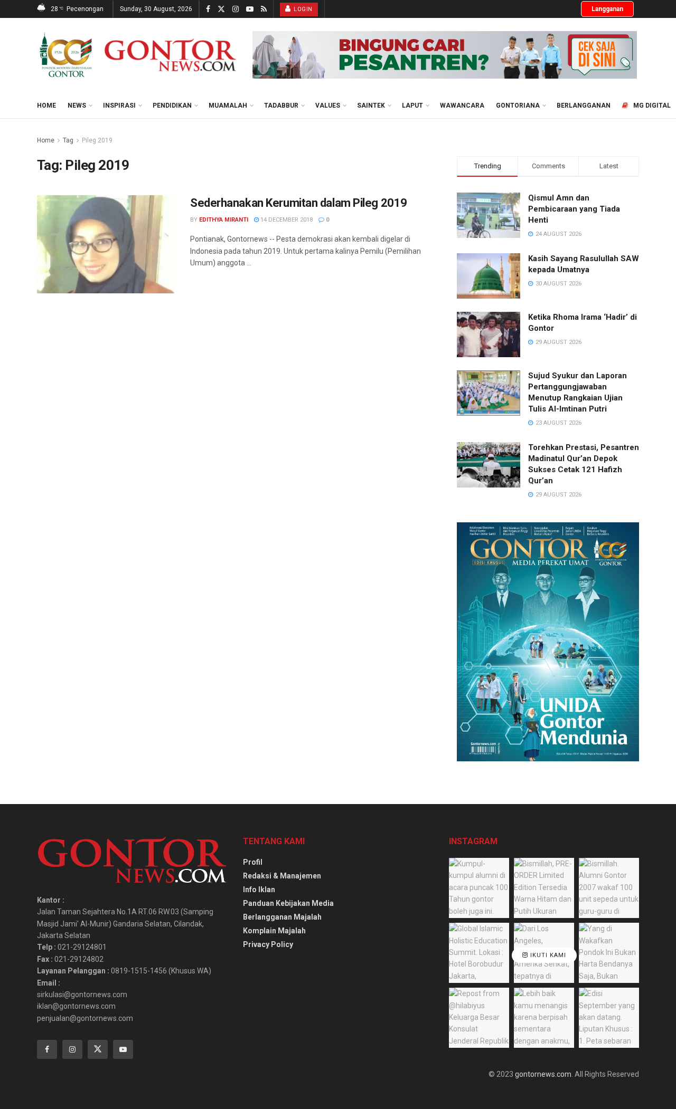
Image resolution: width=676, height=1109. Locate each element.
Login (302, 9)
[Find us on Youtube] (249, 9)
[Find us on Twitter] (221, 9)
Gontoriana (518, 105)
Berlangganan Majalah (282, 917)
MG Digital (652, 105)
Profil (252, 862)
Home (46, 105)
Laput (412, 105)
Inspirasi (119, 105)
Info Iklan (259, 889)
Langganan (607, 9)
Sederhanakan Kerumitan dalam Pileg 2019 (298, 202)
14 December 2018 (286, 219)
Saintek (371, 105)
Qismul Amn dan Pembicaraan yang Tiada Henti (574, 209)
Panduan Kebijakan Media (288, 903)
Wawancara (462, 105)
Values (327, 105)
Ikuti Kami (547, 955)
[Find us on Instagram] (235, 9)
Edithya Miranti (223, 219)
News (77, 105)
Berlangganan (584, 105)
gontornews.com (543, 1074)
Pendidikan (172, 105)
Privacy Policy (268, 944)
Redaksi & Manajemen (282, 876)
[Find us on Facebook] (208, 9)
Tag (68, 140)
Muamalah (228, 105)
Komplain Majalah (274, 930)
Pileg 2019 (97, 140)
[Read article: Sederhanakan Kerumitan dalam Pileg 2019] (105, 244)
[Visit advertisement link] (444, 55)
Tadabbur (281, 105)
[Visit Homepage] (137, 55)
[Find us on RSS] (264, 9)
